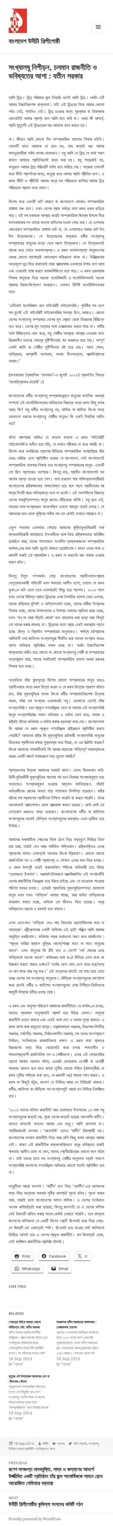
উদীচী (45, 1443)
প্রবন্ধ (61, 1443)
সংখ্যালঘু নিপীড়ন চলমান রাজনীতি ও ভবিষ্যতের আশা (54, 1446)
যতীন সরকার (80, 1443)
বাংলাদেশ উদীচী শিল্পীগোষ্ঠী (34, 40)
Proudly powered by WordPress (35, 1518)
